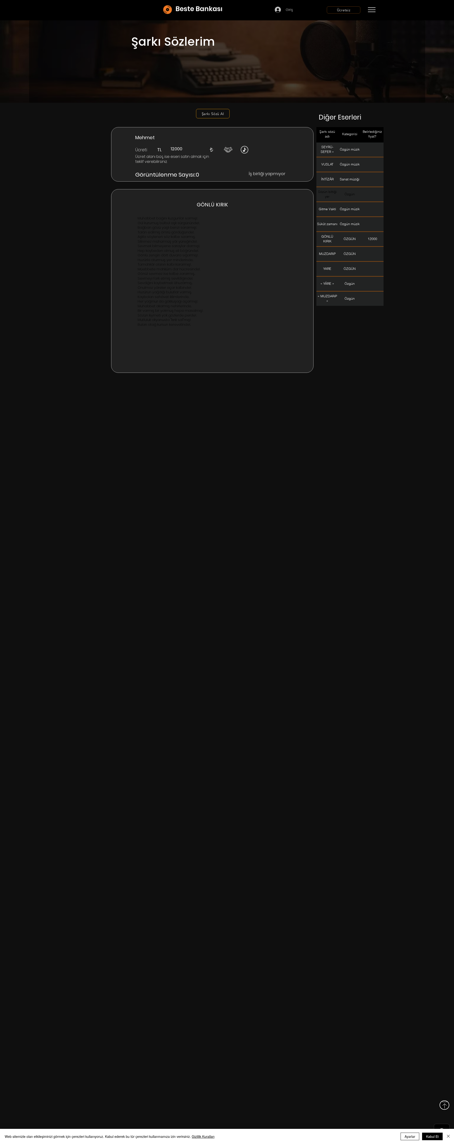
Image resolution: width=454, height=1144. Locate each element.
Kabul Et (432, 1136)
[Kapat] (448, 1136)
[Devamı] (399, 10)
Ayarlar (410, 1136)
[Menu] (371, 10)
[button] (211, 149)
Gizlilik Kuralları (203, 1136)
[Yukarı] (444, 1105)
